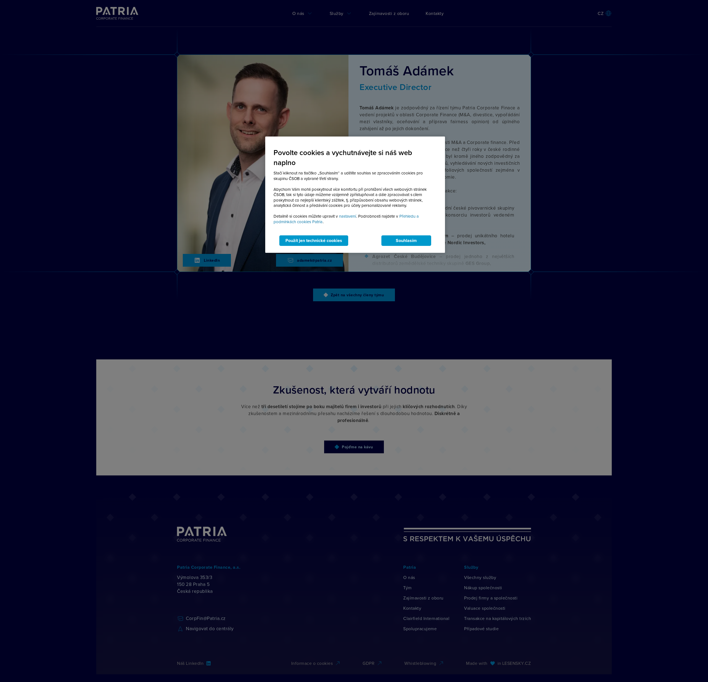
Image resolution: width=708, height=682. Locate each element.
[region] (355, 195)
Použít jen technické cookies (313, 240)
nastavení (347, 216)
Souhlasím (406, 240)
